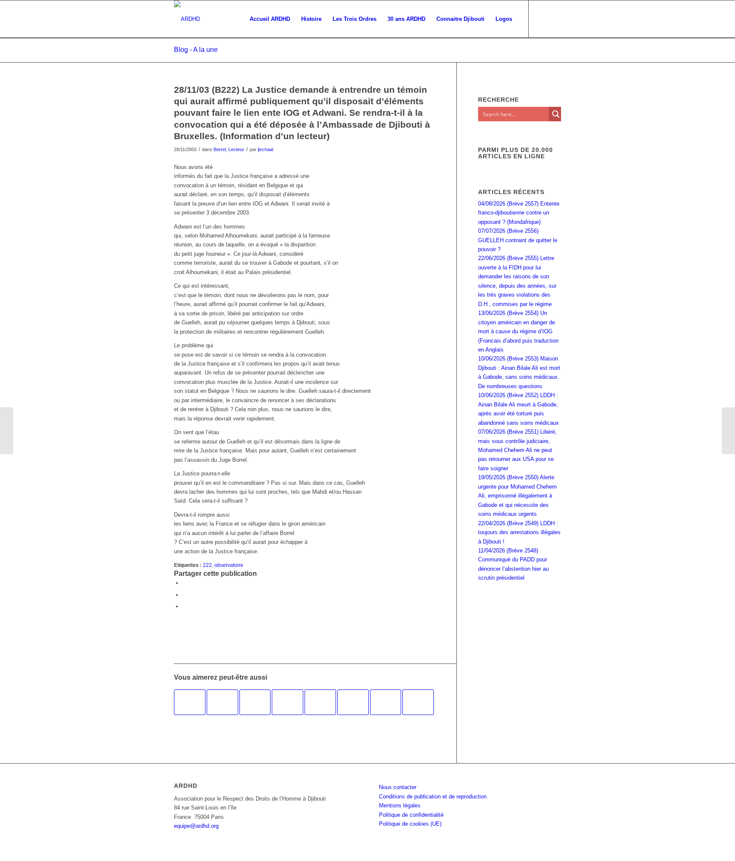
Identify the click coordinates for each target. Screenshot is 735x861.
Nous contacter (397, 787)
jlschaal (265, 149)
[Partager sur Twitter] (184, 595)
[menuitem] (270, 19)
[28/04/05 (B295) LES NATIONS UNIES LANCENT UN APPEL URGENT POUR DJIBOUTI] (222, 702)
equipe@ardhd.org (196, 826)
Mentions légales (400, 805)
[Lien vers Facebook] (542, 18)
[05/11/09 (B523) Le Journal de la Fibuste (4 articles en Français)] (353, 702)
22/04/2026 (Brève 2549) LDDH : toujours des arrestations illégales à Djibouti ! (519, 532)
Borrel (220, 149)
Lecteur (236, 149)
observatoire (228, 565)
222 (207, 565)
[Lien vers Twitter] (554, 18)
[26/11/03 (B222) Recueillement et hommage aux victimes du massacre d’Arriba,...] (6, 430)
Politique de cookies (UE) (410, 824)
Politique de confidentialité (411, 815)
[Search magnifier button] (556, 114)
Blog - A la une (196, 49)
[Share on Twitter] (184, 606)
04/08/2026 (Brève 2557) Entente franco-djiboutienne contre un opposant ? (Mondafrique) (518, 212)
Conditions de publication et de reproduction (433, 796)
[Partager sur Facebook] (184, 583)
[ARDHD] (187, 19)
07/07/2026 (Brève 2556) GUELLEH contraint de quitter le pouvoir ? (517, 240)
